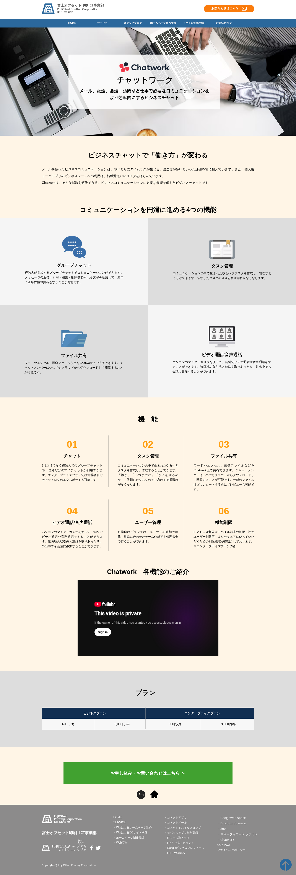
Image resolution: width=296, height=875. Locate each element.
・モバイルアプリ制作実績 (181, 832)
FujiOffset (64, 9)
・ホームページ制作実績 (128, 837)
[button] (148, 773)
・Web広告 (120, 842)
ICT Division (65, 12)
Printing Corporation (84, 9)
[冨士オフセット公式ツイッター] (98, 848)
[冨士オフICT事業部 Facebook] (91, 848)
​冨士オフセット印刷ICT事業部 (80, 5)
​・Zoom (222, 829)
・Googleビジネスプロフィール (184, 847)
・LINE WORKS (174, 853)
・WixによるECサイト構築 (130, 832)
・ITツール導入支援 (176, 837)
